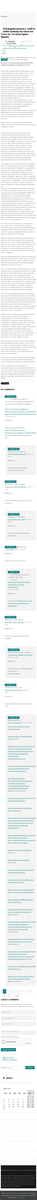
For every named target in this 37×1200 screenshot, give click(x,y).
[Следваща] (12, 996)
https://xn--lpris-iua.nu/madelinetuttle (19, 850)
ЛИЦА (4, 59)
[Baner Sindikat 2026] (10, 1060)
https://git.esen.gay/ (14, 729)
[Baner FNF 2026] (8, 1058)
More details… (20, 1197)
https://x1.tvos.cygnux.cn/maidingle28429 (20, 890)
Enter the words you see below (10, 1037)
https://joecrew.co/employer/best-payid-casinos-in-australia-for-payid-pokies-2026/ (20, 912)
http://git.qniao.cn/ (13, 828)
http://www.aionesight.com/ (16, 872)
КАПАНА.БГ (4, 1068)
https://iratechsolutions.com (16, 759)
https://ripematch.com (14, 902)
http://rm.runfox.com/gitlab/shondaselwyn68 (22, 966)
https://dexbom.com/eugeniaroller (18, 860)
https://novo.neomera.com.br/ (17, 771)
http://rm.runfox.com (14, 969)
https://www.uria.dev (14, 811)
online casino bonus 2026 (13, 690)
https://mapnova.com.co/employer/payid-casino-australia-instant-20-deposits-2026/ (21, 978)
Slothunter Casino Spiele (16, 519)
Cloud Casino (9, 549)
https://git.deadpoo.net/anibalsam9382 (20, 736)
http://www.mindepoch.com (16, 798)
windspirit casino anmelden (14, 622)
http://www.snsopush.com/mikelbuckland (21, 880)
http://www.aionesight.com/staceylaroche (21, 870)
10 (8, 995)
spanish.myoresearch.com (17, 454)
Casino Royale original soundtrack (20, 655)
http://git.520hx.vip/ (14, 723)
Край (17, 995)
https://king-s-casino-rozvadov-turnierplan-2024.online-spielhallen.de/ (19, 584)
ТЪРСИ (30, 1067)
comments (11, 43)
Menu (2, 28)
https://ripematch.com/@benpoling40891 (20, 900)
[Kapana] (4, 16)
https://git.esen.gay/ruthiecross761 (19, 727)
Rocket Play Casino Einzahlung (15, 487)
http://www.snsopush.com (16, 882)
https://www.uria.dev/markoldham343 (19, 808)
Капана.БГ (11, 41)
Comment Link (10, 396)
